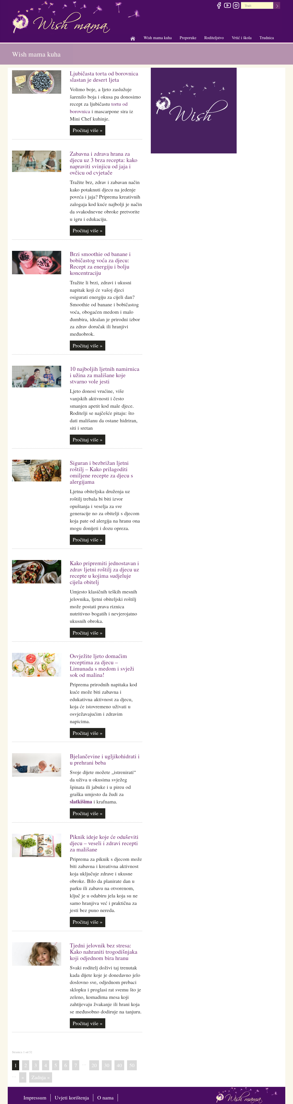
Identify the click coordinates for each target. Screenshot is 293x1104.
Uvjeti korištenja (72, 1097)
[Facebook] (218, 6)
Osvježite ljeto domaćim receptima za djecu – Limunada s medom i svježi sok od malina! (102, 665)
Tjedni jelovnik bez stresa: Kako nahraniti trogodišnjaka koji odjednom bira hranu (103, 951)
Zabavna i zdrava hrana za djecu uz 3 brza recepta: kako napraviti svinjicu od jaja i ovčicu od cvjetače (103, 163)
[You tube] (227, 6)
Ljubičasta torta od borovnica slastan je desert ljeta (104, 76)
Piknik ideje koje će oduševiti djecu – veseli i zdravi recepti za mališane (104, 843)
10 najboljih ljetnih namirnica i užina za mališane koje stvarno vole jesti (104, 375)
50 (131, 1065)
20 (94, 1065)
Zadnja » (40, 1077)
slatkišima (81, 801)
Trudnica (267, 37)
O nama (105, 1097)
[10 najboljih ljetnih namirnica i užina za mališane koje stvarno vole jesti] (36, 376)
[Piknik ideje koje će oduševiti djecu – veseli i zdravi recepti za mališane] (36, 845)
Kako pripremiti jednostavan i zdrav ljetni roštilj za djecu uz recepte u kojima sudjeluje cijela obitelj (104, 572)
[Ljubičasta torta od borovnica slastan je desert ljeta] (36, 82)
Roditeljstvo (214, 38)
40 (119, 1065)
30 (106, 1065)
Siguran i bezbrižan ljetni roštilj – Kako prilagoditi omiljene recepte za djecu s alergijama (101, 472)
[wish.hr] (194, 109)
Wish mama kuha (158, 38)
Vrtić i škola (242, 38)
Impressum (34, 1097)
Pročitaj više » (87, 130)
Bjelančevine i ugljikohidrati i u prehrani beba (105, 759)
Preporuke (188, 38)
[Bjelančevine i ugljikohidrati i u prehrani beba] (36, 765)
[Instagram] (235, 6)
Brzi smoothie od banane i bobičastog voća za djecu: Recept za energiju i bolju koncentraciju (100, 263)
